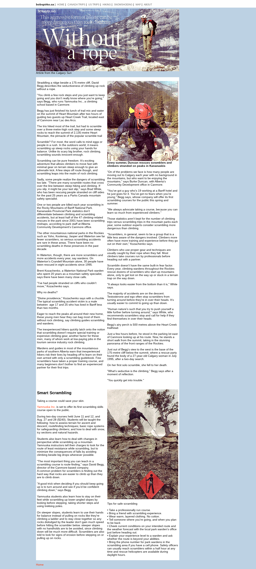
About (148, 4)
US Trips (93, 4)
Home (60, 4)
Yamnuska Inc (46, 406)
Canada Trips (76, 4)
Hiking (107, 4)
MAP (138, 4)
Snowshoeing (123, 4)
